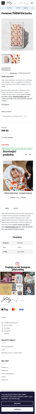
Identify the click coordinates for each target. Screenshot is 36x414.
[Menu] (3, 3)
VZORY (18, 8)
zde (18, 399)
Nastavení (17, 403)
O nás (3, 350)
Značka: (7, 76)
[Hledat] (24, 3)
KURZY (26, 8)
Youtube (6, 333)
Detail (18, 176)
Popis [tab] (7, 208)
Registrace (4, 370)
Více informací (5, 104)
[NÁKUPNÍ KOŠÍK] (32, 3)
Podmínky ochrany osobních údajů (11, 353)
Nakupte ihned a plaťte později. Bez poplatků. (18, 149)
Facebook (7, 328)
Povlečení (20, 243)
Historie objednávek (7, 374)
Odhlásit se (4, 380)
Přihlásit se (4, 367)
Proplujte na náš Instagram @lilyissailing (17, 268)
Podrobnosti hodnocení (24, 73)
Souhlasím (17, 409)
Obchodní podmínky (7, 347)
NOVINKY (9, 8)
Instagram (7, 331)
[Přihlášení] (27, 3)
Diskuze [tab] (15, 208)
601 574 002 (8, 325)
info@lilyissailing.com (19, 96)
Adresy (3, 377)
